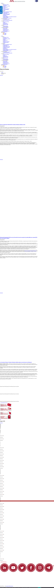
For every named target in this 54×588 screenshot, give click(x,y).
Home (2, 72)
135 (2, 402)
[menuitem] (28, 4)
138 (5, 402)
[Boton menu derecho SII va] (6, 418)
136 (3, 402)
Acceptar (39, 587)
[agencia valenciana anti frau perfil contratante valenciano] (6, 410)
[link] (25, 1)
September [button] (1, 422)
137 (4, 402)
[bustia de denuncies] (6, 406)
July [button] (0, 419)
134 (1, 402)
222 (6, 402)
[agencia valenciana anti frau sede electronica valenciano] (6, 414)
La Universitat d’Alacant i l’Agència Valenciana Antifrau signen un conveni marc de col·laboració (16, 362)
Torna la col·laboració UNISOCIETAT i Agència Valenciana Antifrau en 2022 (12, 124)
